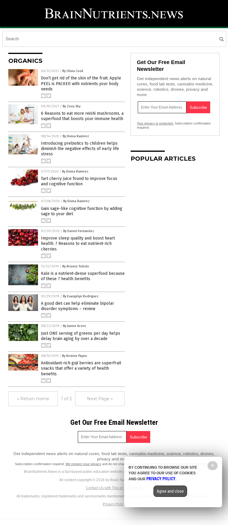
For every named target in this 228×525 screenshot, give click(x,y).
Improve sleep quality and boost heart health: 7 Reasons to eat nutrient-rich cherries (78, 243)
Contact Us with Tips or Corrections (114, 488)
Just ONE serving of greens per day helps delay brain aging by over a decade (80, 336)
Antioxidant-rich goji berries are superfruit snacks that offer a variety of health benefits (81, 368)
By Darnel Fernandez (78, 231)
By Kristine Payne (74, 356)
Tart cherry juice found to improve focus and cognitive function (79, 181)
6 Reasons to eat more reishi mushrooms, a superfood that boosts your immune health (82, 116)
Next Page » (100, 398)
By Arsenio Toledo (75, 266)
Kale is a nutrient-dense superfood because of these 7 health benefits (83, 276)
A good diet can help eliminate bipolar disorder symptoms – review (77, 306)
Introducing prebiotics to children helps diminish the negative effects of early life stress (80, 149)
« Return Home (33, 398)
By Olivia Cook (72, 71)
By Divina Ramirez (76, 136)
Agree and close (170, 491)
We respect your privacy (83, 464)
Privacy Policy (114, 504)
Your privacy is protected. (155, 123)
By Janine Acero (74, 326)
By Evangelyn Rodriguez (81, 296)
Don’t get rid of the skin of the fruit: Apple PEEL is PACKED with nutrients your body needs (81, 83)
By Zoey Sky (71, 106)
